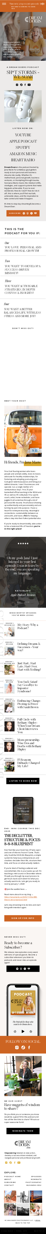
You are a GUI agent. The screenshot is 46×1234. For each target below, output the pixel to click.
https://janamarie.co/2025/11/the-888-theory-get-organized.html (20, 898)
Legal (37, 1220)
